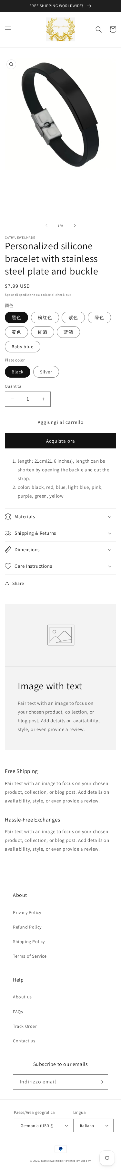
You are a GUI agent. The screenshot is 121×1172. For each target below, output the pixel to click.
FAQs (18, 1012)
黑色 (16, 317)
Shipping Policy (29, 941)
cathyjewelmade (52, 1160)
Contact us (24, 1041)
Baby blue (23, 346)
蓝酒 (68, 332)
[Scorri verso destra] (75, 225)
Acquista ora (60, 441)
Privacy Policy (27, 912)
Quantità (13, 386)
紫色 (73, 317)
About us (22, 997)
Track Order (25, 1026)
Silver (46, 372)
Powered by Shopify (77, 1160)
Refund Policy (27, 927)
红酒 (42, 332)
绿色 (99, 317)
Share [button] (18, 583)
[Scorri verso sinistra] (46, 225)
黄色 (16, 332)
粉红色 (45, 317)
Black (18, 372)
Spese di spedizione (20, 295)
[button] (8, 29)
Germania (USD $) (37, 1125)
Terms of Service (30, 956)
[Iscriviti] (101, 1082)
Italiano (87, 1125)
